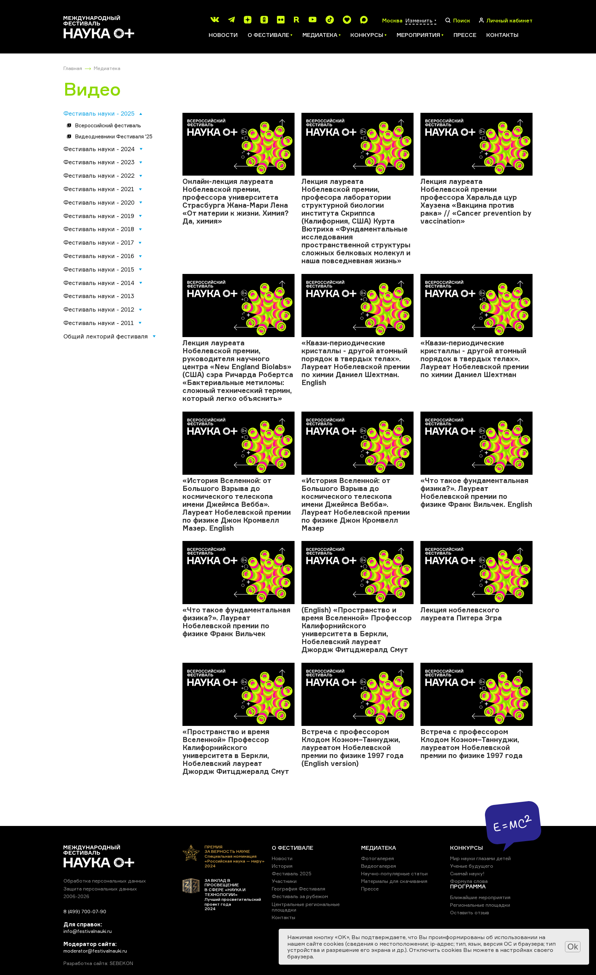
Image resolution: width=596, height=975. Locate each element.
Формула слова (469, 881)
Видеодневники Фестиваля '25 (113, 136)
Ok (572, 946)
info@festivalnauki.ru (87, 931)
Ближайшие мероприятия (480, 897)
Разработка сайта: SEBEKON (98, 963)
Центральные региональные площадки (306, 907)
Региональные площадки (480, 905)
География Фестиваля (298, 889)
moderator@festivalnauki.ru (95, 951)
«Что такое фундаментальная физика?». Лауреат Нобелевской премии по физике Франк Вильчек (236, 621)
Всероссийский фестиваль (108, 125)
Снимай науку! (467, 873)
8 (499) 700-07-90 (84, 911)
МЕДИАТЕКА (378, 847)
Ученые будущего (471, 866)
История (282, 866)
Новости (223, 34)
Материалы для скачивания (394, 881)
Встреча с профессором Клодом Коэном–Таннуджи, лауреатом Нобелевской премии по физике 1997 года (471, 743)
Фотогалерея (377, 858)
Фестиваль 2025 (291, 873)
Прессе (465, 34)
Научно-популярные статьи (394, 873)
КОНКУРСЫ (466, 847)
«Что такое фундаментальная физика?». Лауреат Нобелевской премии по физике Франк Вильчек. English (476, 492)
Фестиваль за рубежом (300, 896)
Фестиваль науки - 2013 (98, 295)
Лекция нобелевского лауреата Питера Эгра (461, 613)
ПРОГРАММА (468, 886)
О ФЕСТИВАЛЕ (292, 847)
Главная (72, 68)
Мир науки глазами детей (480, 858)
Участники (284, 881)
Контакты (502, 34)
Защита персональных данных (100, 889)
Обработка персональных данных (104, 881)
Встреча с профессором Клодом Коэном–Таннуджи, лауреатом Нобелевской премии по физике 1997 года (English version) (352, 747)
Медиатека (107, 68)
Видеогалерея (378, 866)
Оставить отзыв (469, 912)
